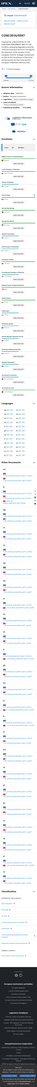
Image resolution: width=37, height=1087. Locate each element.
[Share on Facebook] (35, 491)
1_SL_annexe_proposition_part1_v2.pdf (20, 865)
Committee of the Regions (18, 1003)
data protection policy (25, 1081)
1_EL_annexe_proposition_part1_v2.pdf (20, 608)
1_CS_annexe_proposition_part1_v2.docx (17, 534)
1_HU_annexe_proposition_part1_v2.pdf (17, 694)
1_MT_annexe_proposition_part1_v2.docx (17, 756)
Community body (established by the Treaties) (15, 936)
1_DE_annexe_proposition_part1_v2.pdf (17, 592)
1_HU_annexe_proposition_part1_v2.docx (18, 689)
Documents (12, 9)
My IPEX (27, 3)
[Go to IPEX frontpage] (7, 3)
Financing (5, 910)
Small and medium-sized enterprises (15, 943)
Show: (6, 147)
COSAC (18, 1053)
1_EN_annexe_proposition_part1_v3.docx (17, 476)
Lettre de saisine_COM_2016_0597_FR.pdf (14, 502)
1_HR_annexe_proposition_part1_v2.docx (17, 552)
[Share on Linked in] (35, 497)
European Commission (18, 994)
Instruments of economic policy (13, 956)
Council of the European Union (18, 991)
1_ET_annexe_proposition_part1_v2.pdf (17, 643)
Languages (7, 403)
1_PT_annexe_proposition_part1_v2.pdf (17, 814)
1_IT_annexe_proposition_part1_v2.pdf (19, 710)
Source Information (12, 87)
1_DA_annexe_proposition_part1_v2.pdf (17, 574)
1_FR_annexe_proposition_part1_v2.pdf (17, 498)
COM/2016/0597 (22, 21)
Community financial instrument (13, 922)
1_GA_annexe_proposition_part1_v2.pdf (17, 676)
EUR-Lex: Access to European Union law (18, 1017)
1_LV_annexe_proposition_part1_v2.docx (17, 738)
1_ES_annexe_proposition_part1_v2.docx (17, 620)
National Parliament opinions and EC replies (18, 1028)
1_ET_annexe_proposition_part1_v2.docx (17, 638)
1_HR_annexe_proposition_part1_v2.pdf (17, 556)
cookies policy (11, 1083)
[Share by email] (35, 503)
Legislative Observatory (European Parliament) (18, 1020)
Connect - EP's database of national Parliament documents (18, 1024)
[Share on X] (35, 494)
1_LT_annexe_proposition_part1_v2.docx (17, 723)
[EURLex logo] (18, 125)
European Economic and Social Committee (18, 1000)
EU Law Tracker (18, 1034)
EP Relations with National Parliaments (18, 1056)
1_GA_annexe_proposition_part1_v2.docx (17, 672)
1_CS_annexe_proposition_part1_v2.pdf (17, 539)
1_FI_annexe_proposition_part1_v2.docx (17, 656)
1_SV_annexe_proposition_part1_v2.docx (17, 878)
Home (4, 9)
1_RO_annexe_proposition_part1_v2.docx (17, 827)
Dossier (17, 15)
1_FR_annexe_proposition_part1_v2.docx (17, 493)
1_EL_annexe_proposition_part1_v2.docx (17, 605)
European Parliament (18, 988)
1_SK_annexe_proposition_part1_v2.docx (17, 845)
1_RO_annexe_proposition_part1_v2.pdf (17, 832)
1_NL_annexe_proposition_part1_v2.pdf (17, 779)
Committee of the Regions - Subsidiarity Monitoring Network (18, 1060)
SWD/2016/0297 (9, 24)
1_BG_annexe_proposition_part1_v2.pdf (17, 521)
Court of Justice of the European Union (18, 997)
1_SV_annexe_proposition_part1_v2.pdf (17, 883)
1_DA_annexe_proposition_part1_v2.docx (17, 569)
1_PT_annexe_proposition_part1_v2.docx (17, 809)
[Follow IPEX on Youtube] (21, 975)
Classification (9, 891)
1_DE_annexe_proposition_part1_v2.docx (17, 587)
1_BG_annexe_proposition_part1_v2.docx (17, 516)
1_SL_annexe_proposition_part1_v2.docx (17, 863)
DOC (8, 410)
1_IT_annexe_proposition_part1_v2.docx (17, 707)
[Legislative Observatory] (19, 118)
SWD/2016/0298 (9, 21)
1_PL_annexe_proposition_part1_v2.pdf (17, 796)
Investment (6, 928)
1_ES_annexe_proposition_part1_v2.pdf (17, 625)
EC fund (4, 916)
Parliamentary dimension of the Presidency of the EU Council (18, 1049)
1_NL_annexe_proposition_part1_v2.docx (17, 774)
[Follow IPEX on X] (16, 975)
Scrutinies (7, 139)
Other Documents (11, 462)
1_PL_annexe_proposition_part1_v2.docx (17, 792)
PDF (11, 410)
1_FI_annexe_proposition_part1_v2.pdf (19, 659)
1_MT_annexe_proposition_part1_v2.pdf (17, 761)
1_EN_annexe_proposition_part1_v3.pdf (17, 481)
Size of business (7, 903)
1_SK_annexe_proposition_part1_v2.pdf (17, 850)
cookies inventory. (25, 1083)
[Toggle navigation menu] (33, 3)
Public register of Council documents (18, 1031)
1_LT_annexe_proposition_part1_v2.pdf (20, 725)
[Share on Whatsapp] (35, 500)
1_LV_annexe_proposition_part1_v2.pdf (17, 743)
